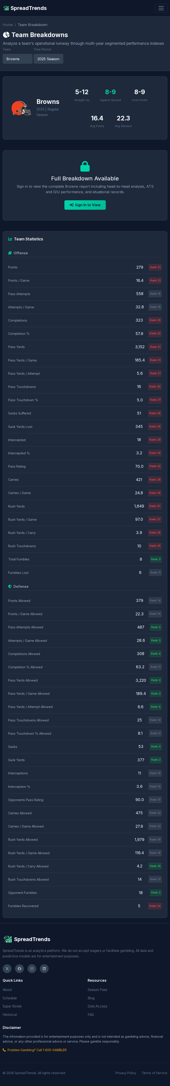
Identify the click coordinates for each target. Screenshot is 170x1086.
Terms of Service (154, 1073)
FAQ (91, 1015)
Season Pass (97, 990)
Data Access (97, 1006)
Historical (10, 1015)
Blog (91, 998)
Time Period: (42, 49)
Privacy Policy (126, 1073)
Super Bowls (12, 1006)
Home (8, 24)
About (7, 990)
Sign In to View (87, 205)
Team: (7, 49)
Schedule (10, 998)
